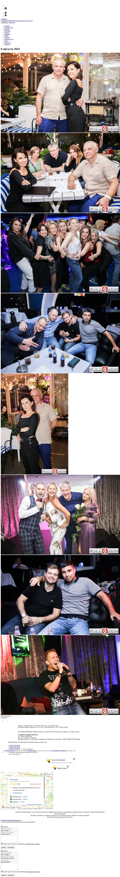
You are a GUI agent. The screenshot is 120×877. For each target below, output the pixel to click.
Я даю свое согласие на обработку (21, 844)
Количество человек (8, 858)
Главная (7, 26)
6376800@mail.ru (31, 750)
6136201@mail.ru (9, 750)
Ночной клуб (8, 27)
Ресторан (7, 31)
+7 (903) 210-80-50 (14, 749)
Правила (7, 44)
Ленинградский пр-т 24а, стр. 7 (23, 21)
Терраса (6, 32)
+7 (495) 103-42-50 (14, 747)
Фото (6, 41)
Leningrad (4, 19)
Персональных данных (32, 844)
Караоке (7, 29)
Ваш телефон (5, 830)
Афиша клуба (8, 39)
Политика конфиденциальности (11, 820)
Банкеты (7, 37)
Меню (6, 36)
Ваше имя (4, 827)
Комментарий (6, 834)
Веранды (7, 34)
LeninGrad (12, 22)
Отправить (11, 847)
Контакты (7, 42)
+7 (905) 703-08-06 (6, 21)
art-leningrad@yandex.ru (59, 750)
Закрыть (4, 847)
